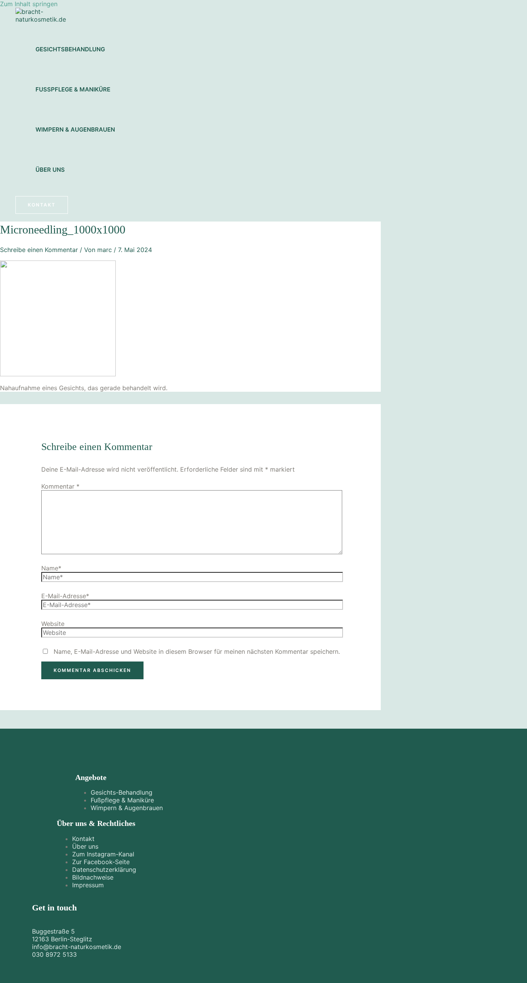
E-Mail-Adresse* (65, 596)
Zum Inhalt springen (28, 4)
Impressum (88, 885)
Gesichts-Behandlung (121, 792)
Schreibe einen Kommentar (39, 250)
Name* (51, 568)
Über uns (50, 169)
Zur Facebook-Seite (101, 862)
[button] (41, 205)
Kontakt (83, 839)
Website (52, 624)
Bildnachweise (92, 877)
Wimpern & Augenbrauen (75, 129)
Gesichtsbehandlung (70, 49)
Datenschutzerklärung (104, 869)
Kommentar (60, 486)
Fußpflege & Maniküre (72, 89)
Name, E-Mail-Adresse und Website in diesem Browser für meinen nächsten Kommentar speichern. (197, 651)
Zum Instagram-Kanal (103, 854)
